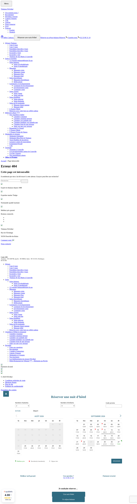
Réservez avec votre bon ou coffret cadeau (23, 111)
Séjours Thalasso (11, 43)
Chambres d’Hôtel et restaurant (15, 332)
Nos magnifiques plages (17, 155)
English (12, 30)
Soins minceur (18, 99)
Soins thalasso (14, 62)
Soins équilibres (14, 97)
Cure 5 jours (13, 47)
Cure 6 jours (13, 45)
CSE (6, 20)
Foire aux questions (16, 347)
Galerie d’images (11, 18)
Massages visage (19, 72)
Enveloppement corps (21, 88)
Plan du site (9, 384)
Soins (7, 280)
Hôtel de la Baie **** (12, 113)
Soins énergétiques (15, 78)
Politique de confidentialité (14, 386)
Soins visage (18, 93)
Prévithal (8, 345)
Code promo (110, 403)
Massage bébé (18, 107)
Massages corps (19, 70)
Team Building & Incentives (18, 140)
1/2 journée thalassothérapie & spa (21, 60)
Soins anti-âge (18, 95)
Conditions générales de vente (15, 380)
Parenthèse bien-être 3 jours (18, 51)
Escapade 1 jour (14, 55)
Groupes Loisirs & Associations (20, 142)
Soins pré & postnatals (17, 103)
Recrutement (9, 15)
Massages (12, 68)
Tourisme (8, 148)
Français (8, 28)
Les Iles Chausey (15, 153)
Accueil (3, 161)
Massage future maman (21, 105)
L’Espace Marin (14, 109)
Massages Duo (19, 74)
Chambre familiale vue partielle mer (26, 122)
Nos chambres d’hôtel (16, 115)
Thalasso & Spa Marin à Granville (21, 57)
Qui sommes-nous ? (12, 13)
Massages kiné (19, 76)
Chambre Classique (20, 117)
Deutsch (12, 32)
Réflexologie (18, 82)
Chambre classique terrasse (23, 118)
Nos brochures (14, 357)
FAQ (7, 26)
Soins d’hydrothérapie (21, 64)
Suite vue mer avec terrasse (23, 126)
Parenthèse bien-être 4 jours (18, 49)
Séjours (7, 264)
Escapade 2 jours (15, 53)
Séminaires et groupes (12, 134)
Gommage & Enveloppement (24, 86)
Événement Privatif (15, 144)
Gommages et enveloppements (19, 84)
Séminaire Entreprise (16, 136)
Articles (7, 22)
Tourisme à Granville (16, 149)
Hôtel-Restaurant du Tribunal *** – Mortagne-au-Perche (28, 361)
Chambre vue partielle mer (23, 120)
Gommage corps (19, 89)
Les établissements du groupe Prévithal (22, 359)
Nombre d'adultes (21, 403)
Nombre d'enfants (67, 403)
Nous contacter (10, 24)
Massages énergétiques (21, 80)
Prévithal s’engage (11, 17)
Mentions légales (10, 382)
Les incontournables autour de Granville (22, 151)
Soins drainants (19, 101)
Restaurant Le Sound (16, 128)
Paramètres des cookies (8, 390)
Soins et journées (11, 58)
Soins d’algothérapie (21, 66)
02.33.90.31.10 (68, 478)
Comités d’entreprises (16, 351)
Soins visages (14, 91)
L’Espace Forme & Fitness (18, 132)
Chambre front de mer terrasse (24, 124)
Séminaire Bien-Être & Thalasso (20, 138)
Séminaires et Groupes (17, 355)
